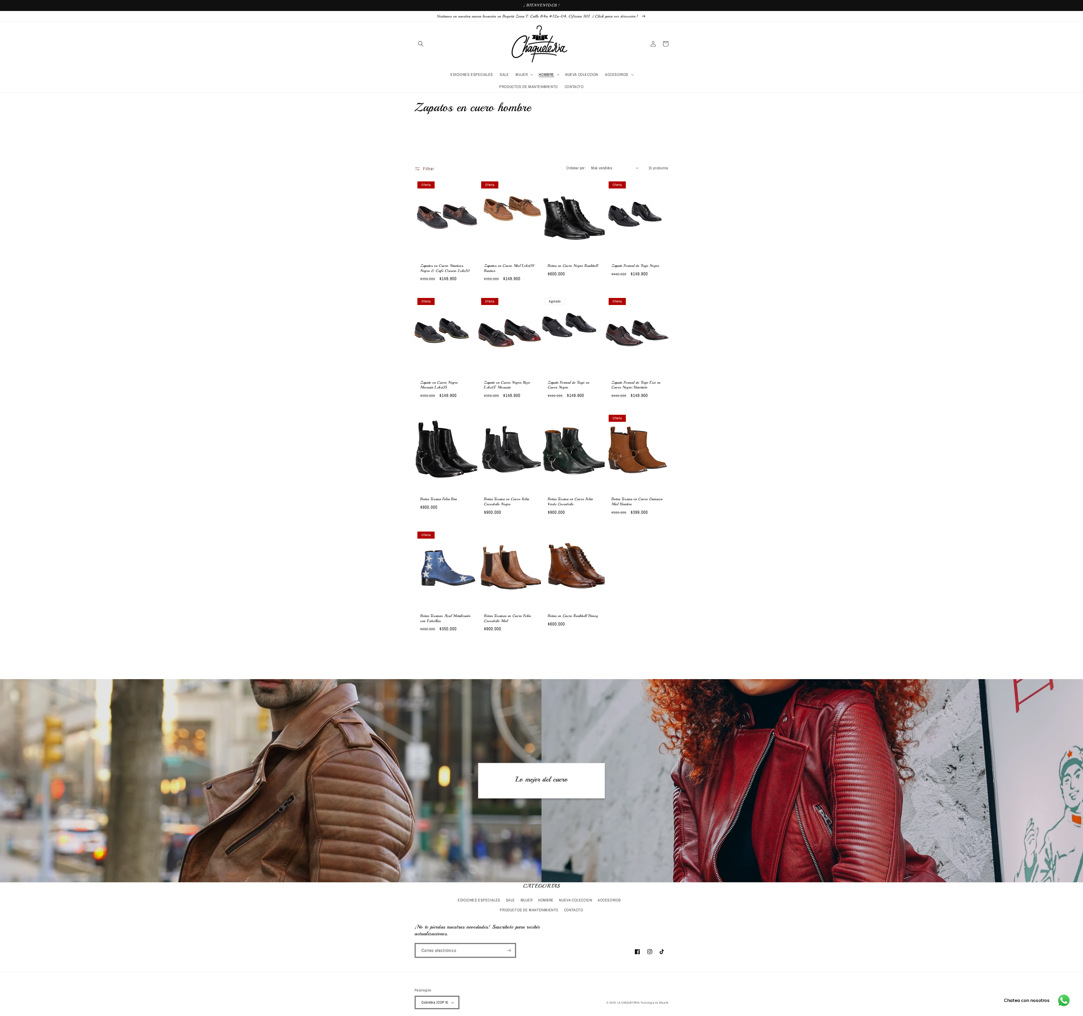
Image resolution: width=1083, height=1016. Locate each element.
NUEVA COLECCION (575, 900)
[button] (421, 44)
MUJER (527, 900)
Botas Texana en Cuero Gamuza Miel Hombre (636, 501)
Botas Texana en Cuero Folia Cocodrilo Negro (506, 501)
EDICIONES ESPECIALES (479, 900)
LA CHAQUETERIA (628, 1002)
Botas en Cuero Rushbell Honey (573, 615)
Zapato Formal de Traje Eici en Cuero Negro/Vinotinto (636, 385)
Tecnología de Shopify (654, 1002)
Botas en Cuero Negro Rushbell (573, 265)
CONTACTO (573, 909)
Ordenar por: (575, 167)
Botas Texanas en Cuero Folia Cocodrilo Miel (507, 618)
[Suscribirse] (509, 950)
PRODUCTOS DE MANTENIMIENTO (529, 909)
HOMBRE (546, 900)
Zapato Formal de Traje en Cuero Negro (568, 385)
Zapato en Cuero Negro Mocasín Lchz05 (439, 385)
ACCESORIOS (609, 900)
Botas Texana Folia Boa (438, 499)
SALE (510, 900)
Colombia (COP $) (434, 1002)
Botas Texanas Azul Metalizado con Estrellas (445, 618)
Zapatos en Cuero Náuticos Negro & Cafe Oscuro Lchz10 (445, 268)
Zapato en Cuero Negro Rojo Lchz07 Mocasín (507, 385)
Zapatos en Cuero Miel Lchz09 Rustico (509, 268)
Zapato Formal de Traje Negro (635, 265)
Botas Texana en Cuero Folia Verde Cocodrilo (570, 501)
